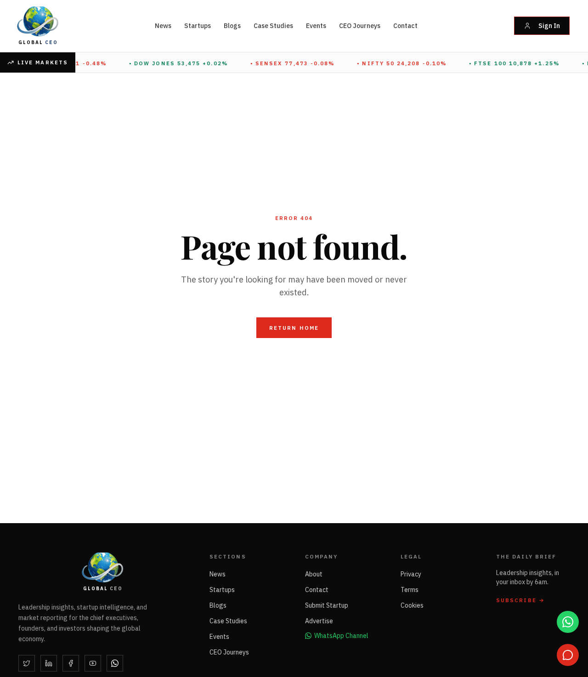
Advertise (319, 621)
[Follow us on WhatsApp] (568, 622)
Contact (405, 26)
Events (316, 26)
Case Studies (273, 26)
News (163, 26)
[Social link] (26, 663)
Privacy (411, 574)
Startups (197, 26)
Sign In (549, 26)
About (313, 574)
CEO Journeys (359, 26)
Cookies (412, 605)
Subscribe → (520, 600)
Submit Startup (326, 605)
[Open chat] (568, 655)
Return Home (294, 327)
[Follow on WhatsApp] (115, 663)
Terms (409, 590)
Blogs (232, 26)
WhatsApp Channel (341, 636)
